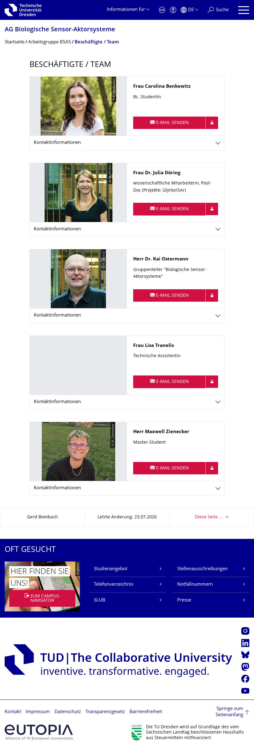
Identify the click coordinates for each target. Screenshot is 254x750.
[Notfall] (162, 10)
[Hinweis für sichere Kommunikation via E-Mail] (212, 123)
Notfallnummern (195, 584)
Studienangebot (110, 569)
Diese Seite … (208, 517)
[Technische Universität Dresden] (23, 10)
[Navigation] (243, 10)
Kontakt (13, 712)
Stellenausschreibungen (202, 569)
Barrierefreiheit (145, 712)
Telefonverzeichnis (113, 584)
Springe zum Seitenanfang (229, 712)
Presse (184, 600)
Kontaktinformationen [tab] (57, 142)
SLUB (99, 600)
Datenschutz (68, 712)
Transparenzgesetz (105, 712)
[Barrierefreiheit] (173, 10)
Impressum (38, 712)
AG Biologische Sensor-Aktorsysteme (60, 30)
